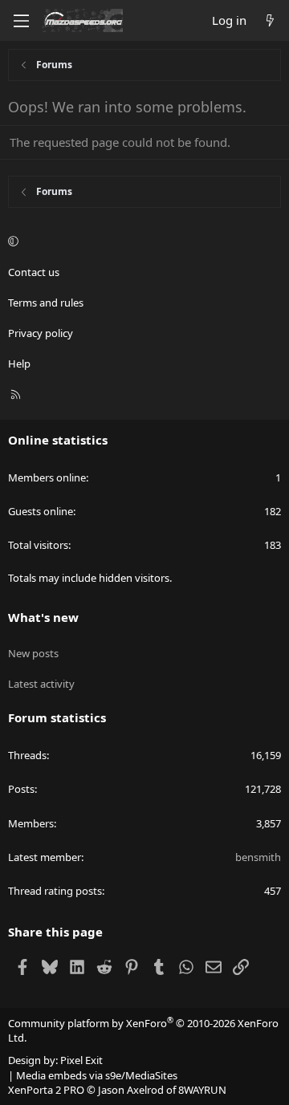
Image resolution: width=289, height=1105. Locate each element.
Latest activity (41, 683)
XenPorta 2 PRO (46, 1090)
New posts (33, 653)
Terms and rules (45, 302)
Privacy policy (40, 333)
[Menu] (21, 21)
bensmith (258, 857)
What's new (43, 617)
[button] (142, 240)
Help (19, 363)
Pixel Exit (81, 1060)
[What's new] (270, 20)
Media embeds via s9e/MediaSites (96, 1075)
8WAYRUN (202, 1090)
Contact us (33, 272)
